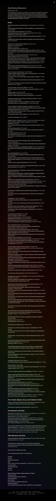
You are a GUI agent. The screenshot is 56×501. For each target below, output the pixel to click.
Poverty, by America (12, 215)
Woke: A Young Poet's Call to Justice (15, 394)
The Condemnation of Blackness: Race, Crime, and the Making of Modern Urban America (27, 301)
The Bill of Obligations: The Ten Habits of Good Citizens (20, 279)
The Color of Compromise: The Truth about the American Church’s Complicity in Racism (27, 293)
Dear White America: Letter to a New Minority (17, 87)
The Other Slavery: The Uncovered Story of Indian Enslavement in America (24, 335)
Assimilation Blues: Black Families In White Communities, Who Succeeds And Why (25, 39)
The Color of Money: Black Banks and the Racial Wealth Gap (21, 299)
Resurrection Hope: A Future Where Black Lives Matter (19, 238)
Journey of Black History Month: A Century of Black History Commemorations (24, 485)
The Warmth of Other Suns (13, 360)
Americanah (10, 34)
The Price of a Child (12, 343)
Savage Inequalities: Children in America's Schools (18, 246)
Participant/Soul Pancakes (13, 459)
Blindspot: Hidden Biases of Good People (16, 61)
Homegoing (10, 123)
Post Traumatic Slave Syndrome (14, 213)
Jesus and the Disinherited (13, 153)
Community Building (12, 478)
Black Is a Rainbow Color (13, 56)
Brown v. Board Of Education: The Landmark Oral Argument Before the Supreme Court (26, 67)
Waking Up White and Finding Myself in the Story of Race (20, 374)
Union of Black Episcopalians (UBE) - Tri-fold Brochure (20, 453)
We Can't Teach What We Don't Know (16, 382)
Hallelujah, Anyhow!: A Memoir (14, 120)
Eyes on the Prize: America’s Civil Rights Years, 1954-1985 (20, 418)
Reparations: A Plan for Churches (15, 237)
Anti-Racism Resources (41, 492)
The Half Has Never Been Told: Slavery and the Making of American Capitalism (25, 316)
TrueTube (10, 468)
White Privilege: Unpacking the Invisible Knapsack (18, 407)
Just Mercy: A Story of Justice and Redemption (18, 162)
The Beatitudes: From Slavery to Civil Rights (17, 276)
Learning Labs (24, 481)
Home (14, 491)
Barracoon (10, 45)
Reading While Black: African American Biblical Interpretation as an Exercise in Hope (26, 234)
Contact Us (34, 494)
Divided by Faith (11, 93)
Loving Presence (20, 494)
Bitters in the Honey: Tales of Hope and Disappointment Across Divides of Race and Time (27, 51)
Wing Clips (10, 470)
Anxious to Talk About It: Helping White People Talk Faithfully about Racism (24, 36)
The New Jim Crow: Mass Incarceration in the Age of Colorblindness (22, 327)
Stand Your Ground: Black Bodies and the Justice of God (20, 265)
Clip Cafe (10, 458)
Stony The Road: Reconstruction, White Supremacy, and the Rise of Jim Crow (24, 266)
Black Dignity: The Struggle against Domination (18, 54)
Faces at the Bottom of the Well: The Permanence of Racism (20, 106)
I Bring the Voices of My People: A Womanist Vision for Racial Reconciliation (24, 140)
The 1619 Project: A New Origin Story (16, 273)
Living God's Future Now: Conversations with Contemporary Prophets (23, 165)
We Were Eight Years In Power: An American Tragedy (19, 383)
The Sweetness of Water (13, 357)
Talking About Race (12, 475)
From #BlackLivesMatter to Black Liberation (17, 114)
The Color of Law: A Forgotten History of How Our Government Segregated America (26, 296)
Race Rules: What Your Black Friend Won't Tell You (19, 229)
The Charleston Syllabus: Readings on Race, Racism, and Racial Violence (23, 284)
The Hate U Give (11, 319)
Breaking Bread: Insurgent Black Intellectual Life (18, 65)
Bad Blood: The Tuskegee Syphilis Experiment (18, 43)
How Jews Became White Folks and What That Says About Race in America (24, 125)
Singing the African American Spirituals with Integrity (17, 492)
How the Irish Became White (14, 128)
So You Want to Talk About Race (15, 260)
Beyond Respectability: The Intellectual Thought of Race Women (21, 50)
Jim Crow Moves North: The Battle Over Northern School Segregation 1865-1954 (25, 154)
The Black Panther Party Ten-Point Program (17, 280)
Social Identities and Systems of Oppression (17, 476)
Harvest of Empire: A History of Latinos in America (18, 121)
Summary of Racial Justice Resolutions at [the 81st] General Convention (23, 402)
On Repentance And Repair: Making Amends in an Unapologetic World (23, 199)
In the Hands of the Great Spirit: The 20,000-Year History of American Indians (24, 148)
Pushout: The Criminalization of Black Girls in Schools (19, 221)
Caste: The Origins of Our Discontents (16, 71)
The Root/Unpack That (13, 466)
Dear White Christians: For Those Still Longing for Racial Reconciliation (23, 89)
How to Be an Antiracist (13, 132)
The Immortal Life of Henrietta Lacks (15, 324)
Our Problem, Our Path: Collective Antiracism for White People (21, 209)
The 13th (10, 416)
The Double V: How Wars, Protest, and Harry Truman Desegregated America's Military (26, 305)
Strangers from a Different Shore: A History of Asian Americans (21, 270)
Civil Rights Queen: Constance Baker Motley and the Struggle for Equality (23, 76)
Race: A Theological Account (14, 224)
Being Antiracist (11, 480)
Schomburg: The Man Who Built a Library (17, 248)
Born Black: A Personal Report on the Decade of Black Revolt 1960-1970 (23, 62)
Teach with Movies (12, 465)
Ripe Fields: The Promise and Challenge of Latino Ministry (20, 240)
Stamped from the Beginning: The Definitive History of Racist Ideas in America (24, 262)
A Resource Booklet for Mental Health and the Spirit (19, 438)
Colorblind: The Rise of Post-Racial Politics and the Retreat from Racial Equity (24, 79)
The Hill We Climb (12, 321)
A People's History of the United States (16, 31)
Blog (29, 494)
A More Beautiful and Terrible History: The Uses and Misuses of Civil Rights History (26, 28)
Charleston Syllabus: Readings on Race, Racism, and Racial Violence (22, 73)
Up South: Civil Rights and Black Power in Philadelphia (20, 371)
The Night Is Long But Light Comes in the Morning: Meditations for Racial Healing (25, 330)
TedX (9, 461)
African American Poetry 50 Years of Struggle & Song (19, 33)
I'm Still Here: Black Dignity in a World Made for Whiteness (20, 146)
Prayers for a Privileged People (14, 217)
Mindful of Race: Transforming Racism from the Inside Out (20, 179)
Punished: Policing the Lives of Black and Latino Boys (19, 220)
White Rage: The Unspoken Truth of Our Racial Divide (19, 390)
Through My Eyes (12, 365)
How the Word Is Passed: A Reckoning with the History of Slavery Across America (25, 129)
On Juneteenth (11, 198)
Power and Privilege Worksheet (14, 481)
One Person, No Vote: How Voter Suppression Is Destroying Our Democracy (24, 202)
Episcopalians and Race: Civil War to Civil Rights (18, 101)
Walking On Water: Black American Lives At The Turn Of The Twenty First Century (25, 376)
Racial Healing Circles (36, 491)
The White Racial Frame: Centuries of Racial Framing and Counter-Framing (24, 362)
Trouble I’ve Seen (11, 368)
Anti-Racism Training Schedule (25, 491)
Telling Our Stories (31, 492)
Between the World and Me (13, 48)
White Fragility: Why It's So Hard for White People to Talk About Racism (23, 385)
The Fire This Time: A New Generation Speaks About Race (20, 310)
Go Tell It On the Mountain (13, 117)
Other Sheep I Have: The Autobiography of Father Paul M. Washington (23, 206)
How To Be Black (11, 134)
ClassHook (10, 456)
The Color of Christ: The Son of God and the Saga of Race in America (22, 290)
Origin (9, 413)
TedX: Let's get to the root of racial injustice (17, 463)
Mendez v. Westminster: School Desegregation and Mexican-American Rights (24, 176)
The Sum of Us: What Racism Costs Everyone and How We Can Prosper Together (25, 351)
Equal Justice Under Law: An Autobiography (17, 103)
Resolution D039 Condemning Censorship (17, 450)
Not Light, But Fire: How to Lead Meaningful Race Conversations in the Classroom (25, 193)
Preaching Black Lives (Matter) (14, 218)
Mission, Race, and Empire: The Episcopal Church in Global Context (22, 181)
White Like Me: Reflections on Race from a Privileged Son (20, 388)
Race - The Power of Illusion (14, 422)
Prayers (26, 494)
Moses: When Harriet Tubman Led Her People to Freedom (20, 182)
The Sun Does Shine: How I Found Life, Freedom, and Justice (21, 354)
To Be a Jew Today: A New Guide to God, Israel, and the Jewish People (23, 366)
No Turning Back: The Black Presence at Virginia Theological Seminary (23, 190)
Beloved (9, 47)
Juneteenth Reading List (13, 483)
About (17, 491)
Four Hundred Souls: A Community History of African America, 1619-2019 (24, 110)
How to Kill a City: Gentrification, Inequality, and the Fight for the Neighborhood (25, 135)
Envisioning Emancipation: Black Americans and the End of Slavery (22, 98)
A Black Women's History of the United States (17, 25)
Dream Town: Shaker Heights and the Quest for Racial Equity (21, 95)
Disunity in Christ (11, 92)
